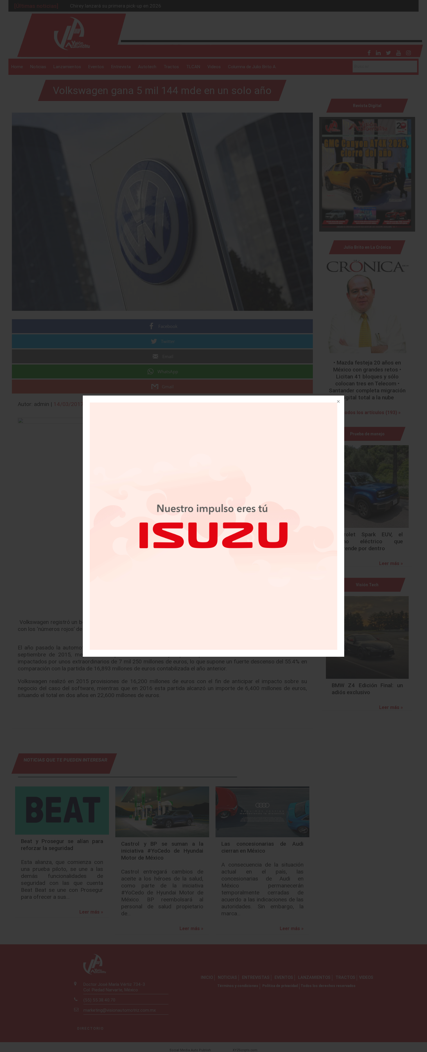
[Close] (337, 402)
